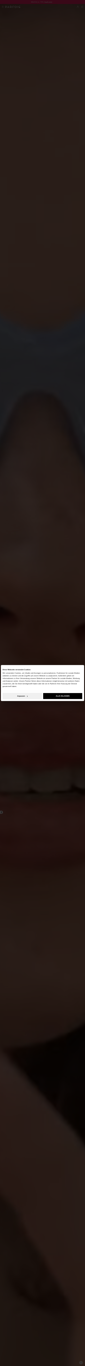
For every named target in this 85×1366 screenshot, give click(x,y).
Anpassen (21, 696)
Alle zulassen (63, 696)
